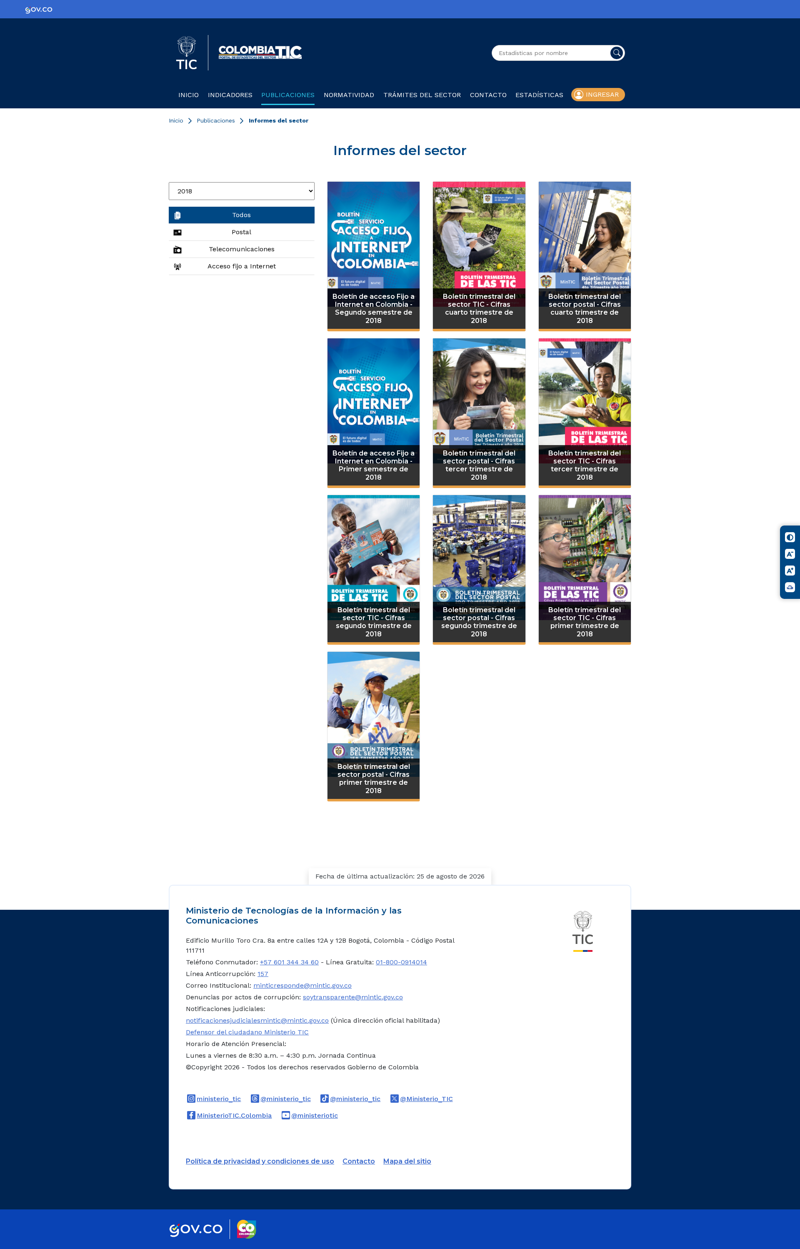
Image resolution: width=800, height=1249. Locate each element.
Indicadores (230, 95)
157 (263, 974)
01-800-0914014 (401, 962)
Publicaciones (288, 95)
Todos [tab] (241, 215)
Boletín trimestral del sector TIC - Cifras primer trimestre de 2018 (584, 622)
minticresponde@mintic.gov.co (302, 985)
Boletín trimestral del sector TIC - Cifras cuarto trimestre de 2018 (479, 309)
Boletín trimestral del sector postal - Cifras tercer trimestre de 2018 (479, 465)
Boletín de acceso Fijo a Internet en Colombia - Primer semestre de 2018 (373, 465)
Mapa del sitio (407, 1161)
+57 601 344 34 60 (289, 962)
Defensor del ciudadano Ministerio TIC (247, 1032)
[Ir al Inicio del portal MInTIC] (582, 931)
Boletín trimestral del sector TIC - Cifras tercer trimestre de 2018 (584, 465)
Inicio (188, 95)
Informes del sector (278, 120)
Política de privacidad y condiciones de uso (260, 1161)
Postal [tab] (241, 232)
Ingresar (602, 94)
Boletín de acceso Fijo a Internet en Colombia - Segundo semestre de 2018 (373, 309)
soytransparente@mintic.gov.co (353, 997)
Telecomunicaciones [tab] (242, 249)
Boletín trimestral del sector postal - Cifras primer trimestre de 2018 (374, 779)
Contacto (488, 95)
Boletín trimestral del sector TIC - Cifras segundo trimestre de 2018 (374, 622)
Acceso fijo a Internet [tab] (242, 266)
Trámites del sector (422, 95)
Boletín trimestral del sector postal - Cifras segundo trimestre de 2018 (479, 622)
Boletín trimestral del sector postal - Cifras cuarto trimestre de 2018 (584, 309)
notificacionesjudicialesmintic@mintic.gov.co (257, 1020)
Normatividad (349, 95)
